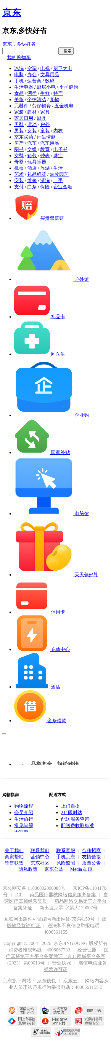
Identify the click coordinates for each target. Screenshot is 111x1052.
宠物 (54, 99)
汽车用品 (49, 143)
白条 (32, 186)
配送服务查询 (75, 819)
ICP (19, 894)
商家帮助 (14, 856)
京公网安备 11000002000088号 (35, 888)
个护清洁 (36, 99)
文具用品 (49, 74)
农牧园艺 (59, 174)
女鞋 (19, 155)
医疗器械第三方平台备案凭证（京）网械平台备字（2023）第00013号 (56, 956)
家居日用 (23, 118)
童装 (45, 130)
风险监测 (65, 862)
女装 (32, 130)
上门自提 (70, 806)
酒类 (32, 93)
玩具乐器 (36, 161)
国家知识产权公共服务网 (67, 1032)
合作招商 (91, 850)
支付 (19, 186)
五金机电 (63, 105)
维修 (32, 180)
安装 (19, 180)
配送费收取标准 (77, 825)
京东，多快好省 (19, 44)
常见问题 (23, 825)
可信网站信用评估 (22, 1010)
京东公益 (53, 869)
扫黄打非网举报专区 (89, 1021)
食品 (19, 93)
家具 (45, 111)
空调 (32, 68)
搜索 (66, 51)
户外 (45, 124)
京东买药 (23, 136)
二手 (58, 180)
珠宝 (58, 155)
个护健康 (68, 87)
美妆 (19, 99)
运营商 (34, 80)
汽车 (32, 143)
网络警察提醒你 (55, 1010)
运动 (32, 124)
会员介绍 (23, 812)
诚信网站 (89, 1010)
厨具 (41, 118)
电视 (45, 68)
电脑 (19, 74)
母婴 (19, 161)
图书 (19, 149)
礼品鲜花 (36, 174)
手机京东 (65, 856)
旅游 (45, 168)
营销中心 (39, 856)
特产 (58, 93)
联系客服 (65, 850)
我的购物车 (19, 57)
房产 (19, 143)
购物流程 (23, 806)
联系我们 (39, 850)
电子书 (60, 149)
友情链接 (91, 856)
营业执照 (62, 962)
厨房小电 (46, 87)
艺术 (19, 174)
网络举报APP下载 (55, 1021)
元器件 (21, 105)
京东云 (71, 980)
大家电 (21, 832)
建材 (32, 111)
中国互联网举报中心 (22, 1021)
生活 (58, 168)
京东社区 (39, 862)
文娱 (32, 149)
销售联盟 (14, 862)
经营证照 (88, 949)
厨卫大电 (62, 68)
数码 (49, 80)
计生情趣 (46, 136)
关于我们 (14, 850)
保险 (45, 186)
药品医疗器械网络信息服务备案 (63, 894)
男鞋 (19, 124)
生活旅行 (23, 819)
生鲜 (45, 93)
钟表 (45, 155)
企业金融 (62, 186)
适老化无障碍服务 (41, 1032)
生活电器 (23, 87)
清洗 (45, 180)
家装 (19, 111)
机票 (19, 168)
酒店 (32, 168)
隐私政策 (28, 869)
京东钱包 (47, 980)
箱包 (32, 155)
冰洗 (19, 68)
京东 (11, 12)
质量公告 (91, 862)
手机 (19, 80)
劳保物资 (41, 105)
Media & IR (81, 869)
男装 (19, 130)
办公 (32, 74)
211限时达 (71, 812)
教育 (45, 149)
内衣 (58, 130)
